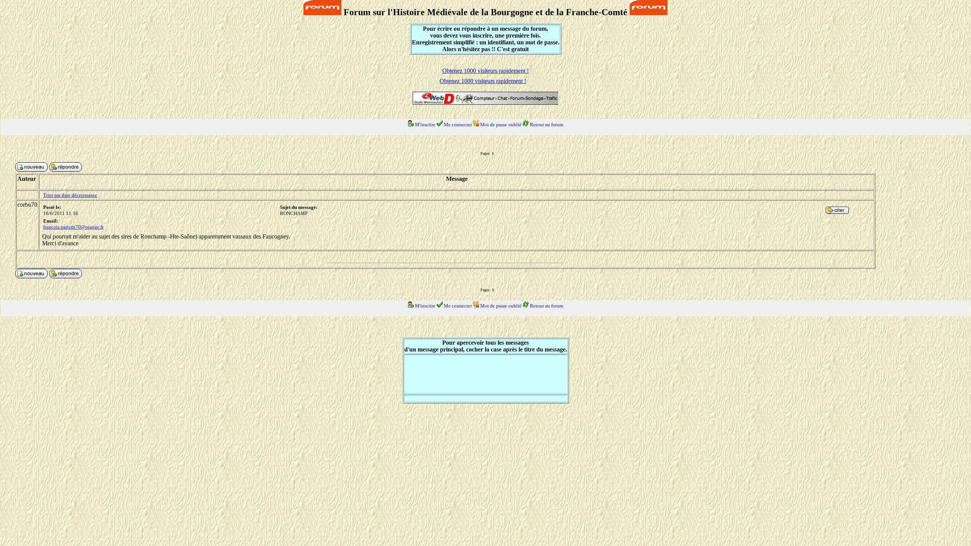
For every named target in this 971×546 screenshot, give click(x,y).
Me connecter (458, 124)
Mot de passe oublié (501, 124)
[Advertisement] (485, 374)
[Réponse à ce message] (837, 212)
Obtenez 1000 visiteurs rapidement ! (485, 70)
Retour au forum (546, 124)
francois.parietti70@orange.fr (73, 227)
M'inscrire (425, 124)
